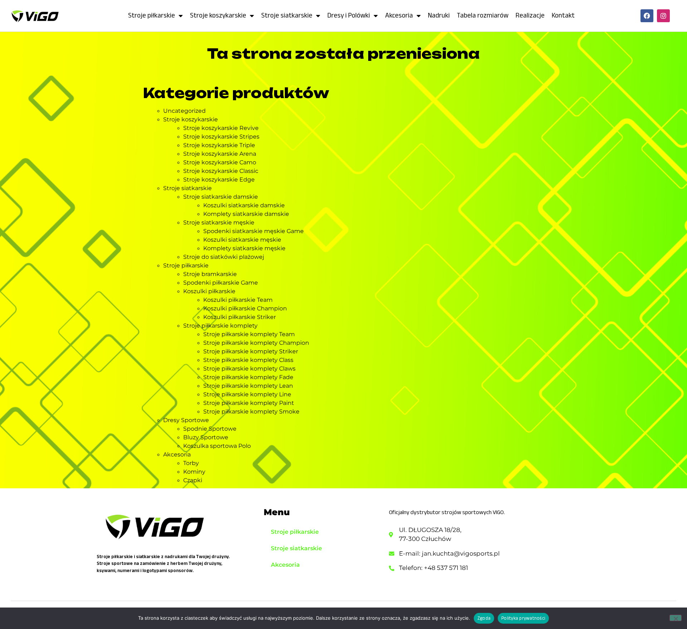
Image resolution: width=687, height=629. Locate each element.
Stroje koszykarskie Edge (219, 179)
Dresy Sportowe (186, 420)
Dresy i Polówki (348, 15)
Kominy (194, 471)
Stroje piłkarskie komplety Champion (256, 342)
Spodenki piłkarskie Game (220, 282)
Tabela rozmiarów (482, 15)
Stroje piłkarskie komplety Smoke (251, 411)
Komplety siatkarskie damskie (246, 214)
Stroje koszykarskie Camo (219, 162)
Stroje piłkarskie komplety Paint (248, 403)
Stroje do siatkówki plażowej (223, 256)
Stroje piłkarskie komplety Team (249, 334)
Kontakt (563, 15)
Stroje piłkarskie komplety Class (248, 360)
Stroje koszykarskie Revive (221, 128)
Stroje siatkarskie (286, 15)
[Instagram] (663, 15)
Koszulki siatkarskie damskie (244, 205)
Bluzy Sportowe (205, 437)
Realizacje (530, 15)
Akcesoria (399, 15)
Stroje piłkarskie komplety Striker (250, 351)
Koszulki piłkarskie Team (238, 299)
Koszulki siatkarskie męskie (242, 239)
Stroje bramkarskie (210, 274)
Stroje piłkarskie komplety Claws (249, 368)
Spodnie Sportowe (210, 428)
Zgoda (484, 618)
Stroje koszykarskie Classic (220, 171)
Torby (191, 463)
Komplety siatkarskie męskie (244, 248)
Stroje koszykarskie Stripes (221, 136)
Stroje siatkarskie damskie (220, 196)
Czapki (192, 480)
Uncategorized (184, 110)
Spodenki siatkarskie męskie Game (253, 231)
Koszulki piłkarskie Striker (239, 317)
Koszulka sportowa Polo (217, 445)
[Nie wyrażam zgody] (675, 618)
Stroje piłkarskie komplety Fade (248, 377)
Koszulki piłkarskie (209, 291)
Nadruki (439, 15)
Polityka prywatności (523, 618)
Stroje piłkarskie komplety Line (247, 394)
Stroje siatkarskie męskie (218, 222)
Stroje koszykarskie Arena (219, 153)
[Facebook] (646, 15)
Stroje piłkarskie (151, 15)
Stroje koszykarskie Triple (219, 145)
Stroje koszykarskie (218, 15)
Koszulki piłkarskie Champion (245, 308)
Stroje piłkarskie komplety (220, 325)
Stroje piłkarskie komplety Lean (248, 385)
